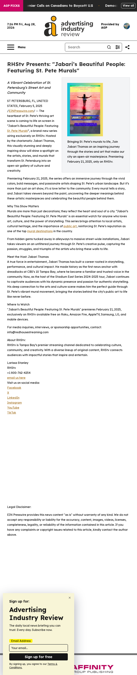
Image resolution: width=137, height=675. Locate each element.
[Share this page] (127, 47)
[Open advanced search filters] (117, 47)
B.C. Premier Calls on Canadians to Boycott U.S (54, 6)
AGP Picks (12, 5)
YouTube (13, 407)
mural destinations (40, 231)
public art (70, 226)
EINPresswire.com (21, 111)
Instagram (14, 402)
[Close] (69, 597)
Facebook (14, 387)
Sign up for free (38, 657)
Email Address (21, 641)
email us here (16, 377)
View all (128, 5)
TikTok (11, 412)
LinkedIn (13, 397)
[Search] (109, 47)
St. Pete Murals (17, 131)
